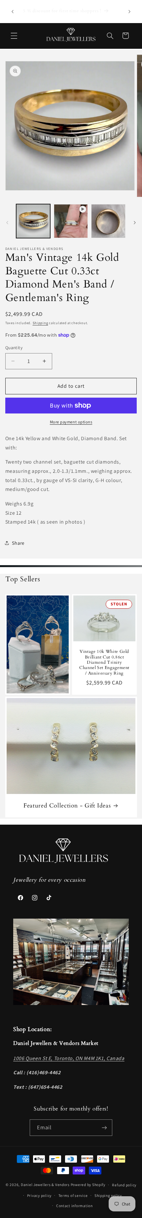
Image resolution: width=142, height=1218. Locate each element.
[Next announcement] (129, 11)
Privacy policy (39, 1195)
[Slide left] (7, 223)
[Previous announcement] (12, 11)
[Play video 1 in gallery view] (71, 221)
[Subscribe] (104, 1127)
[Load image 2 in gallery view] (108, 221)
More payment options (71, 422)
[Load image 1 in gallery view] (33, 221)
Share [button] (18, 543)
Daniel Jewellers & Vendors (45, 1184)
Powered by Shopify (88, 1184)
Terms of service (73, 1195)
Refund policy (124, 1184)
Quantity (13, 347)
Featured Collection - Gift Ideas (67, 805)
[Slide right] (134, 223)
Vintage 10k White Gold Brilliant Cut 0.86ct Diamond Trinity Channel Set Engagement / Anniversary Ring (104, 662)
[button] (13, 35)
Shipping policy (108, 1195)
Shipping (40, 322)
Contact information (74, 1205)
